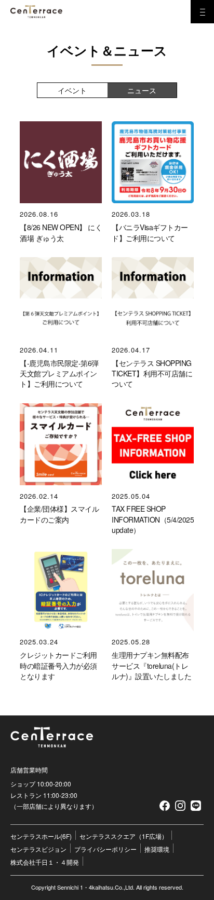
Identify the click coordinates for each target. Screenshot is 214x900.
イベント (72, 90)
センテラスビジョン (38, 849)
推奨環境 (156, 849)
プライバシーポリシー (105, 849)
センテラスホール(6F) (41, 836)
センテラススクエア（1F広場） (123, 836)
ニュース (141, 90)
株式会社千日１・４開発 (44, 861)
